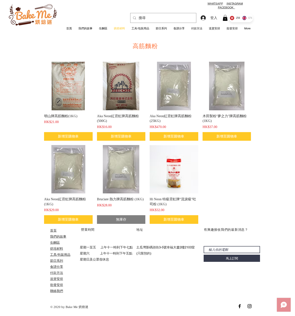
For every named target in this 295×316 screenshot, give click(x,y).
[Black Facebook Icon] (239, 306)
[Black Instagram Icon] (249, 306)
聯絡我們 (56, 291)
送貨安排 (56, 279)
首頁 (53, 230)
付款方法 (56, 273)
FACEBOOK (226, 7)
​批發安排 (56, 285)
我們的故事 (58, 236)
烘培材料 (56, 248)
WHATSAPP (215, 3)
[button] (225, 18)
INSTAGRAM (235, 3)
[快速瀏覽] (68, 86)
